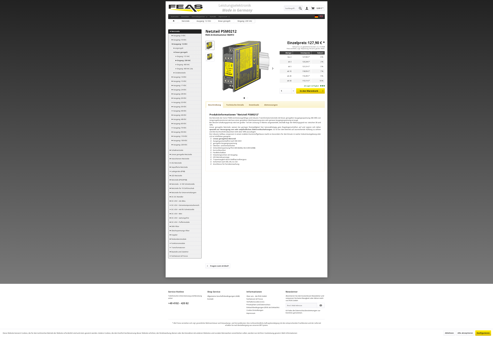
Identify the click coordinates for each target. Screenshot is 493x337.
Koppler (174, 235)
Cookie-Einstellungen (254, 310)
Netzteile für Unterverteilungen (183, 192)
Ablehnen (449, 333)
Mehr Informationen (289, 333)
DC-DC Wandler (177, 197)
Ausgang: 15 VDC (179, 81)
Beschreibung (214, 105)
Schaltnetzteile (180, 73)
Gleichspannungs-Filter (180, 230)
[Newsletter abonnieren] (321, 305)
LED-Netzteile (176, 175)
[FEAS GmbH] (316, 16)
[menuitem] (293, 8)
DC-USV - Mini (176, 213)
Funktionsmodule (178, 243)
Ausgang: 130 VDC (180, 140)
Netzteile (175, 31)
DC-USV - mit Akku (178, 201)
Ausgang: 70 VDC (179, 128)
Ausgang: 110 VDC (180, 136)
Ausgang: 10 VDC (179, 40)
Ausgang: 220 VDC (180, 144)
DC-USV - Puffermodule (180, 222)
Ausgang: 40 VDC (179, 111)
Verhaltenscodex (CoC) (255, 302)
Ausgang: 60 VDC (179, 123)
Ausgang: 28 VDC (179, 94)
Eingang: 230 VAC (184, 60)
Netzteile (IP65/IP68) (179, 180)
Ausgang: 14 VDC (179, 77)
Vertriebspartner (198, 16)
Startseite (175, 16)
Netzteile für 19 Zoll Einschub (182, 188)
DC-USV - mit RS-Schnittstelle (182, 209)
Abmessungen (271, 105)
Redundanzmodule (178, 239)
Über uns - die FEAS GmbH (256, 296)
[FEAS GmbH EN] (321, 16)
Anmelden (185, 16)
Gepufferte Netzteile (179, 167)
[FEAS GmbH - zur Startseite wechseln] (185, 8)
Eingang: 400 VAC (183, 64)
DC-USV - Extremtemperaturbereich (185, 205)
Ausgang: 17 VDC (179, 85)
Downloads (254, 105)
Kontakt (213, 16)
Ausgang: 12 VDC (180, 44)
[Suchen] (300, 8)
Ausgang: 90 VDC (179, 132)
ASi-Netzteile (176, 163)
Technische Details (235, 105)
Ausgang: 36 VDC (179, 106)
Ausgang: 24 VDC (179, 89)
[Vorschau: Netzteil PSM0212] (209, 45)
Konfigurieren (483, 333)
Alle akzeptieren (465, 333)
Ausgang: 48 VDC (179, 119)
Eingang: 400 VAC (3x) (185, 69)
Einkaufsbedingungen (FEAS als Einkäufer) (262, 307)
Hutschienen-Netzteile (180, 158)
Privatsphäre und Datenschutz (258, 304)
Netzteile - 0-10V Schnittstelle (183, 184)
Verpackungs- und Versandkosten (233, 323)
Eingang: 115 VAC (183, 56)
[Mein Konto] (306, 8)
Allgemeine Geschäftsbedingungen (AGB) (223, 296)
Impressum (223, 16)
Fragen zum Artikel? (219, 266)
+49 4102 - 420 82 (178, 303)
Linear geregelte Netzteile (181, 154)
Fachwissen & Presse (179, 256)
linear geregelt (181, 52)
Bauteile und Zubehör (179, 252)
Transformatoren (178, 247)
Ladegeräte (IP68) (178, 171)
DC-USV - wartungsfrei (180, 218)
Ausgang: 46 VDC (179, 115)
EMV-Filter (175, 226)
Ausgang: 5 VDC (179, 35)
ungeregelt (179, 48)
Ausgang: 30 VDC (179, 98)
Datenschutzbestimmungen (306, 310)
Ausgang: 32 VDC (179, 102)
